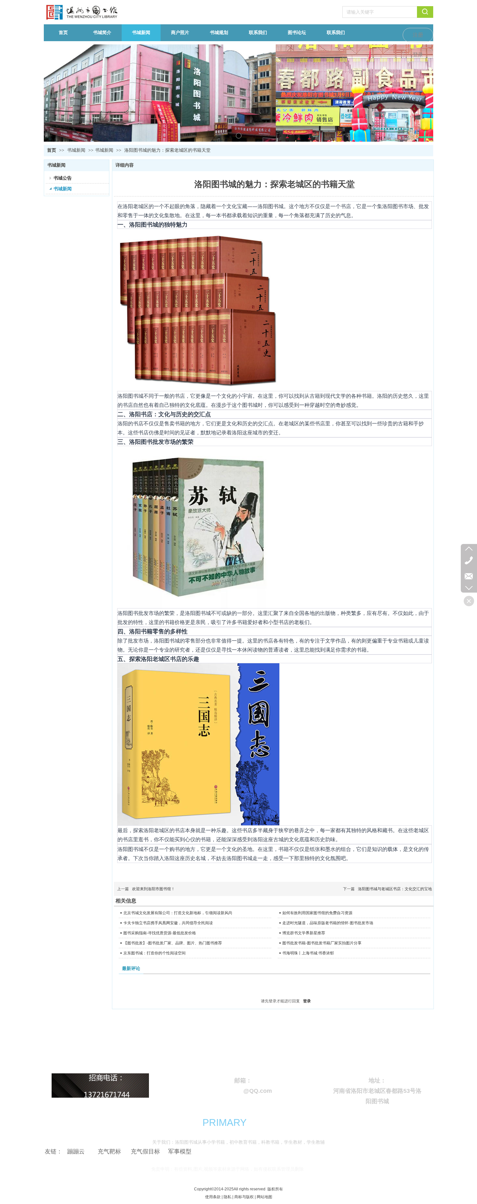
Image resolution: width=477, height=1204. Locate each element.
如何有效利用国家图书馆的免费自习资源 (317, 913)
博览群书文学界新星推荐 (303, 933)
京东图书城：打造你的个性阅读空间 (154, 953)
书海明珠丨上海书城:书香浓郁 (308, 953)
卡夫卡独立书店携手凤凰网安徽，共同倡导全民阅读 (168, 923)
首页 (51, 150)
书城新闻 (77, 150)
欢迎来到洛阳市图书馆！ (153, 889)
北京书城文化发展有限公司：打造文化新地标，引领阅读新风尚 (177, 913)
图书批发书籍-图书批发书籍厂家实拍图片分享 (321, 943)
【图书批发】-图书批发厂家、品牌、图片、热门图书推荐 (172, 943)
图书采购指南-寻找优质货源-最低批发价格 (159, 933)
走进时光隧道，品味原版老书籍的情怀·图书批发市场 (327, 923)
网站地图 (264, 1197)
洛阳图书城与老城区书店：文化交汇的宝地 (395, 889)
